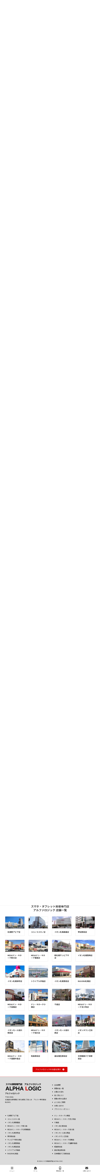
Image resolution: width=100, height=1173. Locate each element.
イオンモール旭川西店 (61, 1031)
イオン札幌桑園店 (61, 932)
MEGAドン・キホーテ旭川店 (38, 1031)
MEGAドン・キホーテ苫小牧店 (85, 1005)
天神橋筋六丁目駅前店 (85, 1057)
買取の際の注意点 (60, 1098)
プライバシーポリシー (62, 1109)
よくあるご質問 (59, 1102)
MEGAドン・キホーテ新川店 (15, 956)
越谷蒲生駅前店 (60, 1056)
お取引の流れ (59, 1092)
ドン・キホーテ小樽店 (38, 1005)
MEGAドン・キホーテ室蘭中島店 (15, 1057)
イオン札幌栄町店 (15, 981)
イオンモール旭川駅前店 (15, 1031)
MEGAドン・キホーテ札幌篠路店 (18, 1129)
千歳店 (57, 1004)
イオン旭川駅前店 (60, 1126)
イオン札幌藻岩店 (61, 981)
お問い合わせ (59, 1105)
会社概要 (57, 1085)
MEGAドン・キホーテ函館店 (15, 1005)
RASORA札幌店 (84, 981)
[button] (50, 1069)
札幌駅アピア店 (14, 932)
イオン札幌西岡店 (85, 955)
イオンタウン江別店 (85, 1031)
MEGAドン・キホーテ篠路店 (38, 956)
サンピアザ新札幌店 (14, 1139)
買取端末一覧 (60, 1171)
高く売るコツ (59, 1095)
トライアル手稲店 (38, 981)
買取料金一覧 (59, 1088)
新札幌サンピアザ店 (61, 956)
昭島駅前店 (35, 1056)
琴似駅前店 (82, 932)
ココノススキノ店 (38, 932)
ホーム (35, 1171)
